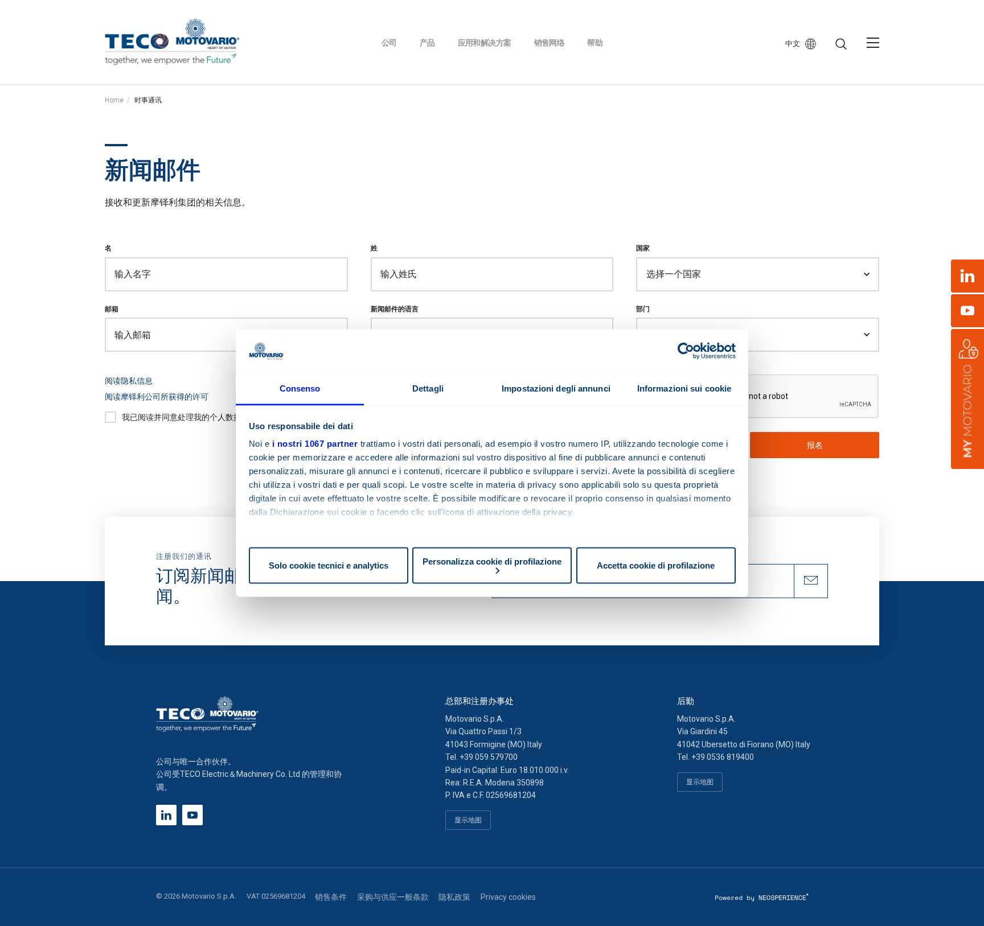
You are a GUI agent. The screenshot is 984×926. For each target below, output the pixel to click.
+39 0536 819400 (722, 757)
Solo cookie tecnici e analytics (328, 565)
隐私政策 (454, 897)
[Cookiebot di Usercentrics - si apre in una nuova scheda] (686, 350)
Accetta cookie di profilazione (656, 565)
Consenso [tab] (300, 388)
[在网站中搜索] (841, 44)
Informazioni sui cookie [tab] (684, 388)
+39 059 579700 (489, 757)
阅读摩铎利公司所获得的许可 (156, 396)
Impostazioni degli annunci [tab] (556, 388)
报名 (815, 445)
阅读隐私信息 (129, 380)
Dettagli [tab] (428, 388)
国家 (643, 248)
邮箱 (111, 308)
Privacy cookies (508, 897)
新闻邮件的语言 (395, 308)
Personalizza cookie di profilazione (492, 561)
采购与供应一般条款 (393, 897)
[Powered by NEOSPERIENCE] (762, 897)
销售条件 (331, 897)
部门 (643, 308)
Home (114, 100)
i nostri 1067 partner (315, 443)
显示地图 (468, 820)
